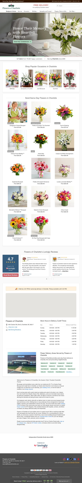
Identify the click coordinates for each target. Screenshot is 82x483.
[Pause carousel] (39, 53)
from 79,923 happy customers (29, 59)
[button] (46, 278)
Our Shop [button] (72, 11)
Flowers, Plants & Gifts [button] (61, 11)
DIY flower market (36, 423)
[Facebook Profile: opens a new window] (68, 459)
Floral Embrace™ (61, 259)
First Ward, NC (69, 366)
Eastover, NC (52, 366)
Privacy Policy (24, 476)
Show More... (69, 371)
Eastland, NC (44, 366)
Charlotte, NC (53, 363)
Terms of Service (15, 476)
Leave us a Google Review (71, 462)
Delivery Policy (45, 476)
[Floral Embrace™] (55, 259)
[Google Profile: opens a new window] (75, 459)
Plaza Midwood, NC (60, 371)
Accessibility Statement (35, 476)
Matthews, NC (63, 369)
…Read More (25, 271)
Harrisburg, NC (54, 369)
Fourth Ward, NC (44, 369)
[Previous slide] (9, 33)
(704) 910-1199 (12, 327)
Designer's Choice (11, 11)
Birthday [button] (34, 11)
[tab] (40, 52)
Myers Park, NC (71, 369)
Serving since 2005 (56, 59)
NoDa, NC (43, 371)
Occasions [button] (26, 11)
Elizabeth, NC (60, 366)
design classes (29, 389)
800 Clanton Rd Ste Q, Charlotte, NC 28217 (14, 461)
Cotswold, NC (61, 363)
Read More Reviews (11, 275)
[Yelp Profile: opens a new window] (78, 459)
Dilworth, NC (69, 363)
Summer (20, 11)
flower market (20, 407)
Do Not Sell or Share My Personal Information (60, 476)
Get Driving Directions (14, 329)
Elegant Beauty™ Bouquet (32, 259)
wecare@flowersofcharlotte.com (11, 464)
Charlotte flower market (46, 416)
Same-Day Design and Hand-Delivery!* (13, 1)
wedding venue (46, 387)
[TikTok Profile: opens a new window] (71, 459)
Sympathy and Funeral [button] (46, 11)
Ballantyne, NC (44, 363)
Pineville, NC (51, 371)
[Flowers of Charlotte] (14, 6)
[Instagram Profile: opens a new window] (64, 459)
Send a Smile (18, 39)
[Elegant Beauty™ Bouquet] (24, 259)
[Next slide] (72, 33)
